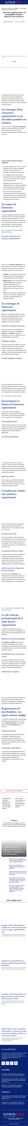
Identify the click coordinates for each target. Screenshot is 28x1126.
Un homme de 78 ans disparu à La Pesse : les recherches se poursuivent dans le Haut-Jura (13, 850)
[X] (11, 1063)
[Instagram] (7, 1063)
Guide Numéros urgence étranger (13, 396)
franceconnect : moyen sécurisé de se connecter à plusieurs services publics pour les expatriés (20, 802)
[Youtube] (16, 1063)
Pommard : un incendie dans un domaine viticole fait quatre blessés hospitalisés (17, 867)
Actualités (4, 8)
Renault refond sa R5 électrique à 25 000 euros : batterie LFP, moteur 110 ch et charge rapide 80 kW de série (17, 860)
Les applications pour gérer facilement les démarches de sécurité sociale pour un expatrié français (6, 803)
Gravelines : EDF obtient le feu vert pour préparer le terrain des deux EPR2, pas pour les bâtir (17, 873)
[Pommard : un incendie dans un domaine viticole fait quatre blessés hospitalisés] (5, 866)
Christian (10, 21)
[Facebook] (3, 1063)
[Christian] (14, 815)
